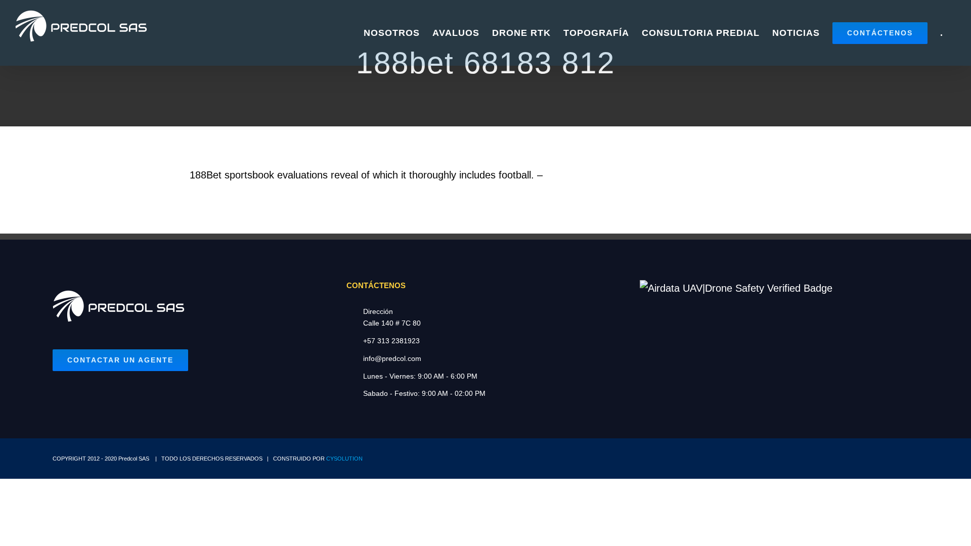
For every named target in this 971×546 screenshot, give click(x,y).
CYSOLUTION (344, 459)
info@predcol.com (392, 358)
